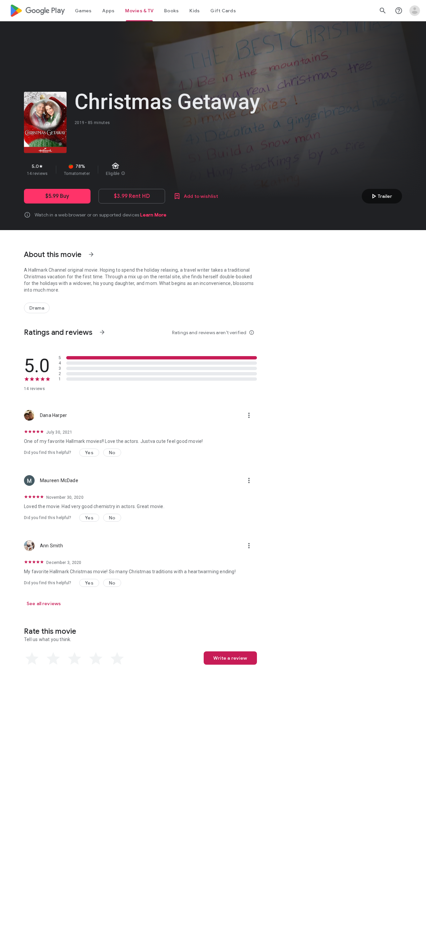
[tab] (83, 10)
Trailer (381, 196)
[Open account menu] (415, 11)
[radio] (32, 659)
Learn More (153, 215)
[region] (142, 169)
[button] (89, 453)
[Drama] (37, 308)
